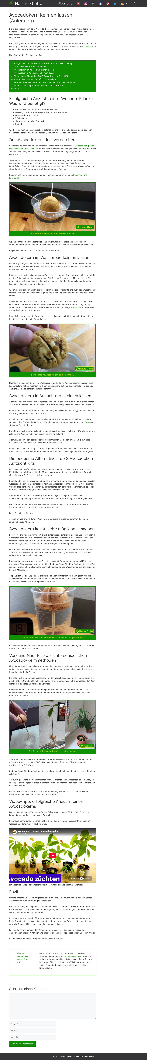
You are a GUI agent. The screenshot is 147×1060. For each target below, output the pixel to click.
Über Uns (65, 3)
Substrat (89, 422)
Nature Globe (28, 3)
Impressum (77, 1056)
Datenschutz (89, 1056)
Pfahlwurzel (76, 307)
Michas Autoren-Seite (71, 956)
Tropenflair (88, 46)
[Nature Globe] (11, 3)
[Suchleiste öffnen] (134, 3)
